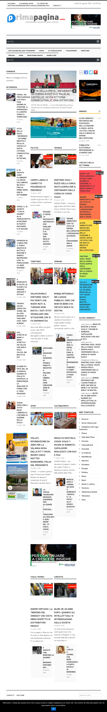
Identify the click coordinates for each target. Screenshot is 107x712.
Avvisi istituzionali (89, 423)
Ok (54, 709)
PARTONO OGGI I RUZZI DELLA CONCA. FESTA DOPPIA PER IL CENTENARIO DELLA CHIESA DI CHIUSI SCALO (65, 188)
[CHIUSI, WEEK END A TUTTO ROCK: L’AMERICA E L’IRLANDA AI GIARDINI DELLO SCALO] (10, 405)
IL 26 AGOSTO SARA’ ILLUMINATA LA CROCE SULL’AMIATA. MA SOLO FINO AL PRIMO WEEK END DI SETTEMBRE (22, 182)
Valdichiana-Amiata (35, 55)
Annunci (85, 419)
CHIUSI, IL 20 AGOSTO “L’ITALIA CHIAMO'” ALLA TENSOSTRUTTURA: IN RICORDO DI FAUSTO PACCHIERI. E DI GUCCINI (25, 217)
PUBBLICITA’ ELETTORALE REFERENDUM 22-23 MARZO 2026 (86, 149)
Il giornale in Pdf (26, 3)
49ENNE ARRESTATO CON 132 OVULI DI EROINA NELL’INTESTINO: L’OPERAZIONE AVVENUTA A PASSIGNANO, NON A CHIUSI (74, 232)
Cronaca (85, 441)
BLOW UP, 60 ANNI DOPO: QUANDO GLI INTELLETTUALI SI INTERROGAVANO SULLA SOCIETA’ (64, 615)
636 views (100, 173)
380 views (99, 196)
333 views (97, 222)
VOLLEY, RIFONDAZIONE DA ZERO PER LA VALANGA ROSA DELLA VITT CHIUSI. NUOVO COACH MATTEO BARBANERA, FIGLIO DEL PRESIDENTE (41, 451)
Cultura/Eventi (87, 445)
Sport (84, 480)
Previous (32, 91)
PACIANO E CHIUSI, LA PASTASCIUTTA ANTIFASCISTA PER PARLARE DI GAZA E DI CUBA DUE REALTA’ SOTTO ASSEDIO (49, 227)
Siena (21, 55)
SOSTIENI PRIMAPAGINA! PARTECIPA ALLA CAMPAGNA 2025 (28, 6)
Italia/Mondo (71, 51)
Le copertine (42, 3)
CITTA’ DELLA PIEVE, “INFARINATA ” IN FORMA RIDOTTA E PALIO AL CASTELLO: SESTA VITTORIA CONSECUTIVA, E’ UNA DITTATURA (23, 143)
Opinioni (85, 460)
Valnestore (51, 55)
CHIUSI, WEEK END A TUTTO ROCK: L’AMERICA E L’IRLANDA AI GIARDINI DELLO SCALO (22, 412)
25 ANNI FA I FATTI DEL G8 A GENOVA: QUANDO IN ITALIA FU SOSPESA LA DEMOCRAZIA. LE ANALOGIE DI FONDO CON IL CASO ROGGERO (23, 380)
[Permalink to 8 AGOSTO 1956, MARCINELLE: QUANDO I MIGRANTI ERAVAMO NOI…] (37, 650)
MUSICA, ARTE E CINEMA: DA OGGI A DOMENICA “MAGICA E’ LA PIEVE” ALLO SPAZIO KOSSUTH (71, 493)
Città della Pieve (55, 51)
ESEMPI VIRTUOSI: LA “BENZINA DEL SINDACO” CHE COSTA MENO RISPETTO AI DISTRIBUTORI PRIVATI (41, 617)
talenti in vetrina (88, 484)
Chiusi (41, 51)
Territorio (85, 488)
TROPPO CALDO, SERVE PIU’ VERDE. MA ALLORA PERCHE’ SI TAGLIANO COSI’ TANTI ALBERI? (22, 313)
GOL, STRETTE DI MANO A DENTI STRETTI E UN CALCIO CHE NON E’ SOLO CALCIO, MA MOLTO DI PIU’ (22, 344)
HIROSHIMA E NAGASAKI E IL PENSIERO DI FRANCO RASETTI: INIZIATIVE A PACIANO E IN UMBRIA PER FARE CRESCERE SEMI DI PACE (48, 369)
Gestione (20, 695)
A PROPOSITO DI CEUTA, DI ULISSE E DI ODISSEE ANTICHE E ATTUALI (22, 287)
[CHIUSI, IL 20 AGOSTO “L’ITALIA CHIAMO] (10, 208)
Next (74, 91)
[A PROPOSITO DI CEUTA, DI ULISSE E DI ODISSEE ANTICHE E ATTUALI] (10, 281)
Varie (84, 499)
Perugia (11, 55)
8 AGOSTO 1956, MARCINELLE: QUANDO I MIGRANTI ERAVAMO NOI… (49, 657)
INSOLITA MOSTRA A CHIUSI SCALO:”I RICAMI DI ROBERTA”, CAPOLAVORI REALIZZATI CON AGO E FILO (65, 446)
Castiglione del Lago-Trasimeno (21, 51)
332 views (96, 255)
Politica (85, 472)
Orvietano (85, 51)
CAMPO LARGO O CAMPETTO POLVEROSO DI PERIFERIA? (39, 185)
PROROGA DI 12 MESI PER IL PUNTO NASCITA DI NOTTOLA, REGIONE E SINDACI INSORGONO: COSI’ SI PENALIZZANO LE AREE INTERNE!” (23, 254)
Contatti (57, 6)
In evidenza (86, 452)
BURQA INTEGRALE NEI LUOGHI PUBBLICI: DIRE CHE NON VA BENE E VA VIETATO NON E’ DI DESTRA (64, 302)
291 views (95, 281)
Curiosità (85, 449)
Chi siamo (11, 3)
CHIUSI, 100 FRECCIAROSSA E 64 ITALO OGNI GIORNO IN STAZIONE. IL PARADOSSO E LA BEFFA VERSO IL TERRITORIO (23, 105)
